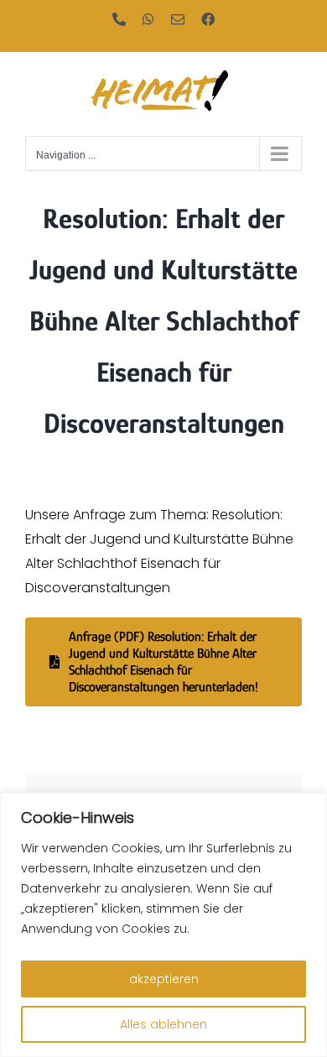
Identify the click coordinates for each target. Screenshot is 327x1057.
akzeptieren (164, 979)
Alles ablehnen (163, 1024)
